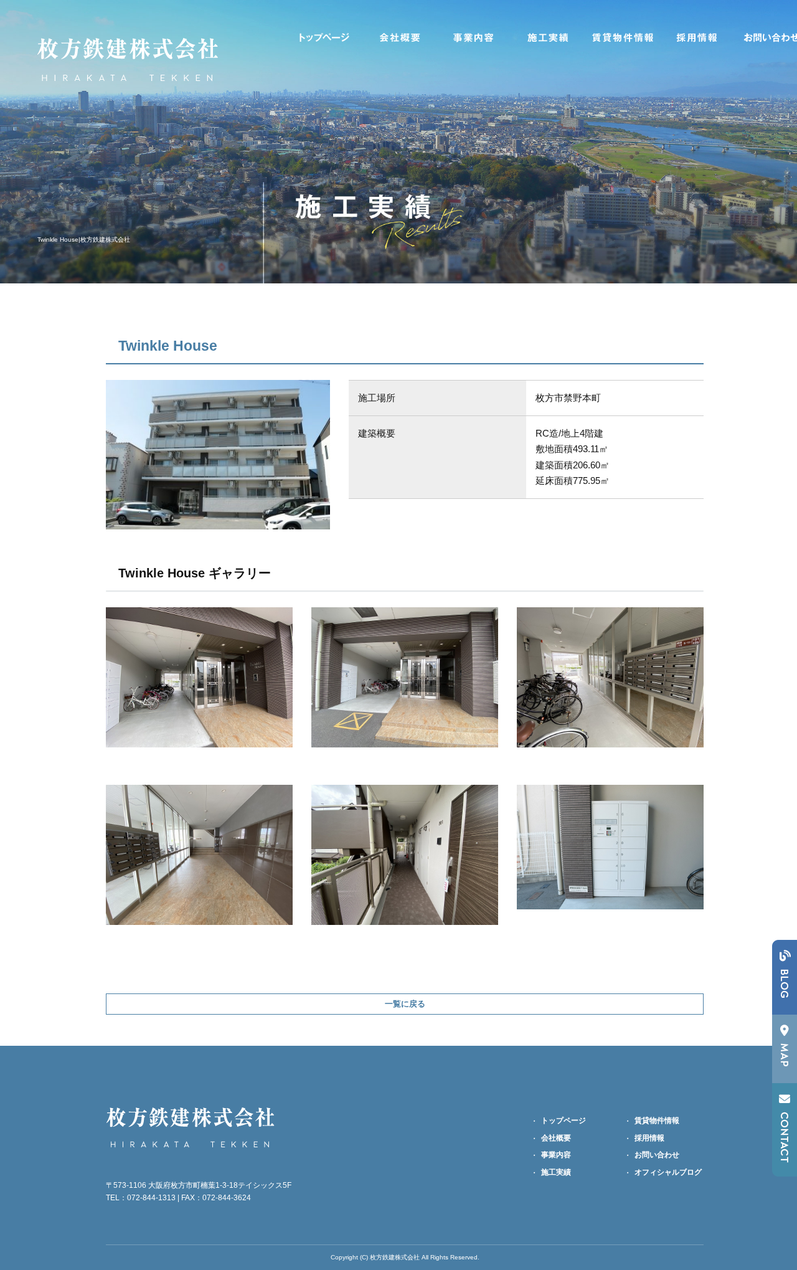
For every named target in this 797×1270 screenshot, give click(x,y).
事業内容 (473, 37)
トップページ (323, 37)
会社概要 (398, 37)
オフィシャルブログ (668, 1172)
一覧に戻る (405, 1003)
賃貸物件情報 (622, 37)
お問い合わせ (656, 1154)
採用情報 (697, 37)
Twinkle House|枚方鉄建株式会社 (83, 239)
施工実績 (548, 37)
